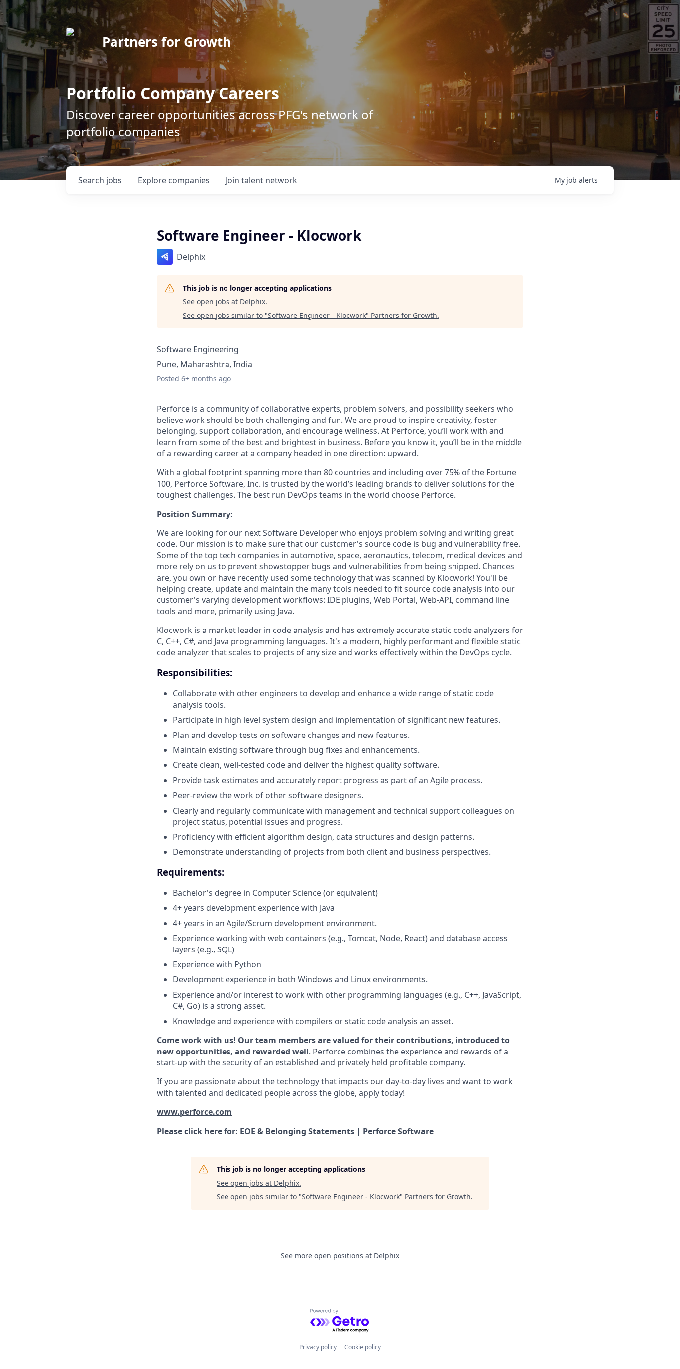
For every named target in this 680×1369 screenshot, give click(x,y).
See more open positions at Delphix (340, 1255)
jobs (100, 180)
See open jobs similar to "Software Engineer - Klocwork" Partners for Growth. (311, 315)
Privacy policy (318, 1347)
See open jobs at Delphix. (225, 301)
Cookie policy (362, 1347)
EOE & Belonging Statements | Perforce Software (337, 1131)
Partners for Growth (166, 42)
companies (174, 180)
